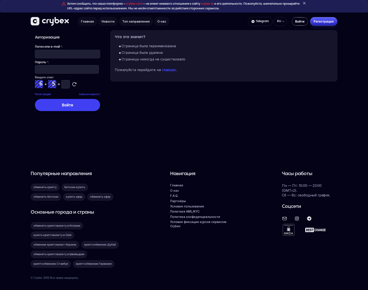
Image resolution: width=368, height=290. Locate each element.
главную (169, 70)
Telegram (262, 21)
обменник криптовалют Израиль (54, 244)
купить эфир (74, 196)
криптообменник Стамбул (50, 263)
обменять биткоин (45, 196)
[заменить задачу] (74, 84)
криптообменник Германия (94, 263)
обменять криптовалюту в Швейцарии (58, 254)
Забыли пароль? (89, 94)
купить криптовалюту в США (52, 235)
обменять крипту (45, 187)
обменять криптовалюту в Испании (56, 225)
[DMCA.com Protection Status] (289, 230)
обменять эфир (100, 196)
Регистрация (43, 94)
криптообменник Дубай (100, 244)
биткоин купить (74, 187)
